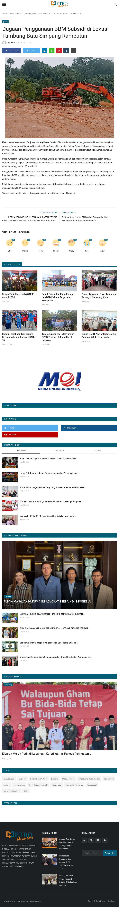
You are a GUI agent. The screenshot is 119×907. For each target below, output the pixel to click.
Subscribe (110, 853)
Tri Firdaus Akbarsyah (38, 785)
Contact (111, 901)
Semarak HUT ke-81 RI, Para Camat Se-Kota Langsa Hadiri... (48, 516)
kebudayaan (9, 778)
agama (6, 785)
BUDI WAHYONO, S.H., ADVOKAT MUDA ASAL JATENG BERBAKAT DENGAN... (55, 628)
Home (4, 13)
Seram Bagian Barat (38, 778)
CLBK (26, 791)
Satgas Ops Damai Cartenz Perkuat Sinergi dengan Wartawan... (67, 844)
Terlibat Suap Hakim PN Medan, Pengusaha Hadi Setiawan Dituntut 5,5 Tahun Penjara (85, 219)
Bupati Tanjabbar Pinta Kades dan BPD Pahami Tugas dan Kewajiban (57, 297)
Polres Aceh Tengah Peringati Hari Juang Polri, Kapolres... (40, 753)
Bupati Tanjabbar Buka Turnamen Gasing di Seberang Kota (99, 296)
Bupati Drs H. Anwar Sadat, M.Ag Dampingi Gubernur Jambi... (99, 336)
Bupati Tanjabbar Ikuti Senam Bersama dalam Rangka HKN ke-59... (19, 337)
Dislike (25, 251)
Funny (56, 251)
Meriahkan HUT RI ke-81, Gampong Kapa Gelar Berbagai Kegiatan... (51, 502)
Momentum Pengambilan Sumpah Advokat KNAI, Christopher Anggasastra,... (56, 657)
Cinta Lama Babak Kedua (89, 778)
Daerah (11, 13)
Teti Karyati (109, 778)
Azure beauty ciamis (74, 785)
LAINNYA (22, 778)
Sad (87, 251)
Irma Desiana (19, 785)
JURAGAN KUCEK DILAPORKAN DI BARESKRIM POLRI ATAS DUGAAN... (52, 614)
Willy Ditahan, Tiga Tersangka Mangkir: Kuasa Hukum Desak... (49, 459)
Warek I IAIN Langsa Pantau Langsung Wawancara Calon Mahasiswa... (53, 487)
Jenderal (54, 778)
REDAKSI (11, 42)
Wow (102, 251)
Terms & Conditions (96, 901)
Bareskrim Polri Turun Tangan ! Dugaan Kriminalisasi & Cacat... (68, 880)
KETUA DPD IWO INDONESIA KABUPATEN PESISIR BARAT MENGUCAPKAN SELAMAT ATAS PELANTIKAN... (29, 219)
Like (9, 251)
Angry (71, 251)
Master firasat (68, 778)
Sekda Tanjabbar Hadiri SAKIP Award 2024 (18, 296)
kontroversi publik (11, 791)
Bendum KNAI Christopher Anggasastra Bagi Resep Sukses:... (49, 643)
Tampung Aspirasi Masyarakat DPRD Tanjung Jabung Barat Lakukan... (58, 337)
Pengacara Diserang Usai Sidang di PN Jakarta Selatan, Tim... (66, 862)
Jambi (18, 13)
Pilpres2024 (92, 785)
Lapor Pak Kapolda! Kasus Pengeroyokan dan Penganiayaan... (49, 473)
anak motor (57, 785)
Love (40, 251)
